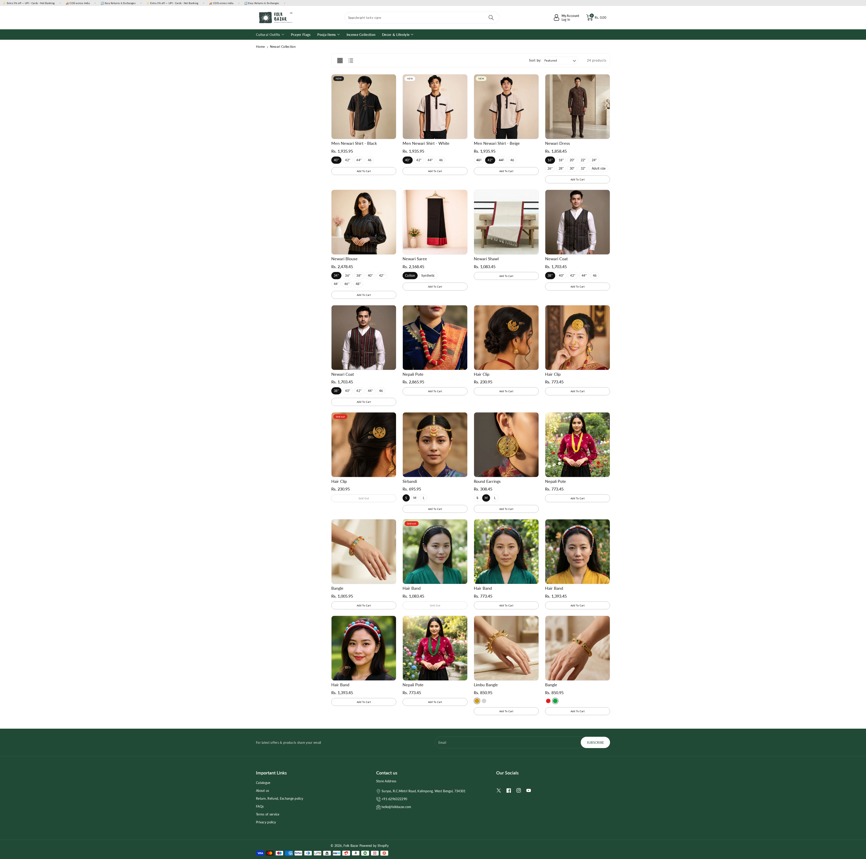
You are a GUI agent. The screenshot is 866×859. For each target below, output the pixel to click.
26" (550, 169)
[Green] (555, 701)
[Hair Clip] (506, 337)
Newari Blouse (344, 258)
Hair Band (412, 588)
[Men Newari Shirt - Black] (364, 106)
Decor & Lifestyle (396, 34)
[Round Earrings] (506, 444)
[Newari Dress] (577, 106)
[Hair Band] (435, 551)
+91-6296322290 (394, 799)
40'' (336, 161)
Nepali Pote (413, 374)
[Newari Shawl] (506, 222)
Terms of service (267, 814)
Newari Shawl (486, 258)
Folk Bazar (350, 845)
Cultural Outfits (268, 34)
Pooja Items (326, 34)
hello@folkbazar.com (396, 807)
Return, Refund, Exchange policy (279, 798)
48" (358, 285)
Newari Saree (415, 258)
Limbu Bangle (486, 684)
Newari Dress (557, 143)
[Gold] (477, 701)
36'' (347, 276)
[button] (596, 18)
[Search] (491, 17)
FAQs (260, 806)
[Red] (548, 701)
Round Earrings (487, 481)
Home (260, 46)
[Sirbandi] (435, 444)
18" (561, 161)
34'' (336, 276)
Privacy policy (266, 822)
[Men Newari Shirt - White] (435, 106)
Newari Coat (556, 258)
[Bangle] (364, 551)
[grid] (340, 60)
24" (594, 161)
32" (583, 169)
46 (370, 161)
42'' (347, 161)
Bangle (337, 588)
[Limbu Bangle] (506, 648)
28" (561, 169)
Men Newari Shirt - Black (354, 143)
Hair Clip (481, 374)
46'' (347, 285)
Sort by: (535, 60)
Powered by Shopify (374, 845)
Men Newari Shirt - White (426, 143)
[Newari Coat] (577, 222)
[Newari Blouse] (364, 222)
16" (550, 161)
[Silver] (484, 701)
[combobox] (422, 17)
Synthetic (428, 276)
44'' (359, 161)
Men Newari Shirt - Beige (497, 143)
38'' (359, 276)
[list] (351, 60)
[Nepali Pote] (435, 337)
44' (336, 285)
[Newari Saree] (435, 222)
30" (572, 169)
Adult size (599, 169)
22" (583, 161)
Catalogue (263, 783)
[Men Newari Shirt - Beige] (506, 106)
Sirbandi (410, 481)
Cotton (410, 276)
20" (572, 161)
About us (262, 790)
